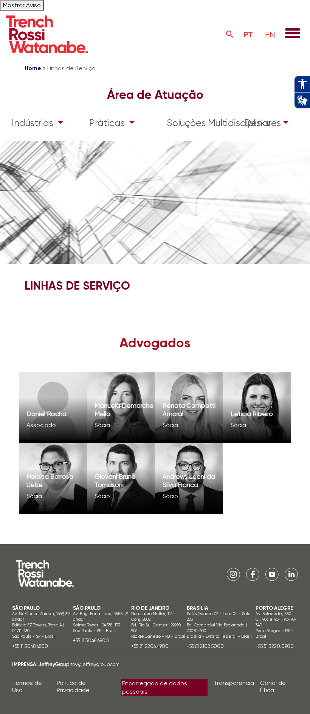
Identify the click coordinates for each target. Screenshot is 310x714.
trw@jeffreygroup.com (94, 664)
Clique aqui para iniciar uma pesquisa (229, 34)
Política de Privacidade (73, 686)
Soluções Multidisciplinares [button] (197, 122)
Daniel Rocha (46, 414)
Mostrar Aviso (22, 5)
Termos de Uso (27, 686)
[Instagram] (233, 574)
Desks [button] (257, 122)
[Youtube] (272, 574)
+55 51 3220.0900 (275, 646)
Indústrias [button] (34, 122)
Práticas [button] (108, 122)
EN (270, 34)
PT (248, 34)
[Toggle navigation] (292, 34)
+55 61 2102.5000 (205, 646)
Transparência (234, 682)
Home (33, 68)
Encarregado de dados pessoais (154, 687)
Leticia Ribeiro (252, 414)
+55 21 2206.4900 (150, 646)
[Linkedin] (291, 574)
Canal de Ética (273, 686)
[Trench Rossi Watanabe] (47, 34)
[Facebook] (252, 574)
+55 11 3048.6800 (30, 646)
